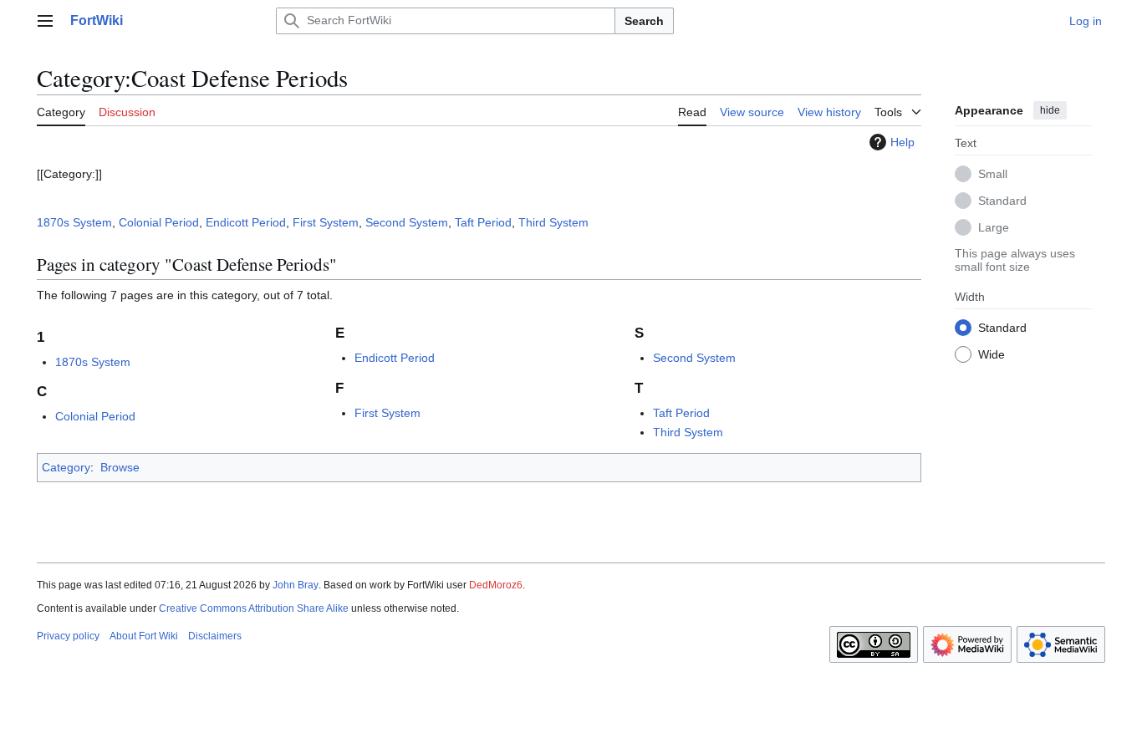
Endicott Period (246, 222)
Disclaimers (215, 636)
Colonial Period (159, 222)
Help (902, 142)
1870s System (74, 222)
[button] (45, 21)
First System (326, 222)
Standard (1002, 199)
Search (644, 21)
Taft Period (483, 222)
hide (1050, 110)
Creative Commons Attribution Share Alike (254, 608)
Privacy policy (68, 636)
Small (992, 173)
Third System (553, 222)
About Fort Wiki (144, 636)
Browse (120, 467)
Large (993, 226)
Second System (406, 222)
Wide (991, 353)
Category (66, 467)
